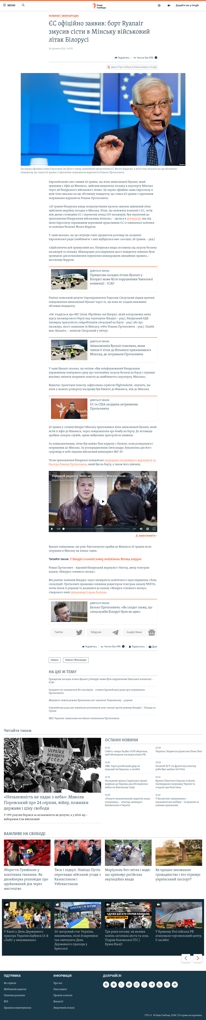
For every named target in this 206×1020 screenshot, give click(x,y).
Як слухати (10, 983)
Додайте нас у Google (187, 5)
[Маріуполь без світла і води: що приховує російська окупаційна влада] (128, 853)
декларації (134, 218)
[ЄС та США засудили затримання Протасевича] (69, 408)
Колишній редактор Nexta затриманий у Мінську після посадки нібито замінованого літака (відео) (118, 476)
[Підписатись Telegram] (152, 984)
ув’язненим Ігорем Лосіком (88, 592)
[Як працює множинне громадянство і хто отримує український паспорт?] (178, 853)
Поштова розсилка (14, 995)
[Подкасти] (159, 5)
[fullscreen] (154, 529)
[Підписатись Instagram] (137, 984)
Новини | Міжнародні (64, 16)
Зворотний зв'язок (64, 1007)
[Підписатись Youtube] (129, 984)
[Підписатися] (175, 984)
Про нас (57, 983)
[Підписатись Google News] (114, 984)
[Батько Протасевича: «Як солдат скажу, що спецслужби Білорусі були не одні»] (69, 611)
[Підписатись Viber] (144, 984)
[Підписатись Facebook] (106, 984)
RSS (6, 1001)
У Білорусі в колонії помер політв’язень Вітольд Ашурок (105, 559)
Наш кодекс (60, 989)
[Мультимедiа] (169, 5)
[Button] (122, 58)
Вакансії (58, 1001)
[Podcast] (167, 984)
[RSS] (159, 984)
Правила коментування (17, 1007)
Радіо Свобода (67, 480)
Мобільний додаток (15, 989)
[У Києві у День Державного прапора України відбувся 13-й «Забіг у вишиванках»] (27, 915)
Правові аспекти (62, 995)
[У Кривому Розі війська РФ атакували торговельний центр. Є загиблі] (178, 915)
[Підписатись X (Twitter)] (121, 984)
